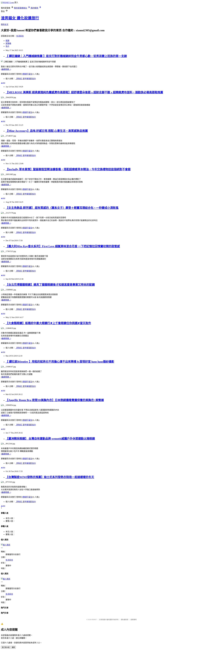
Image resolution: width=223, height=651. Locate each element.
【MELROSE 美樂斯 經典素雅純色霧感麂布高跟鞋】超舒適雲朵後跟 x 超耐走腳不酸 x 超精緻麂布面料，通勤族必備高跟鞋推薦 (84, 92)
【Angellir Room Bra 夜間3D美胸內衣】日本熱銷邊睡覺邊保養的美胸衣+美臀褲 (55, 400)
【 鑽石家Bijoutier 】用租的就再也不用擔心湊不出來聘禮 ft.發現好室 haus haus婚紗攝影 (60, 361)
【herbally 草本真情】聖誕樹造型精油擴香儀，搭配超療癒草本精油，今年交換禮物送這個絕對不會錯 (68, 169)
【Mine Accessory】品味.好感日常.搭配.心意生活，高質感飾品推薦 (47, 130)
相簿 (7, 41)
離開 (13, 647)
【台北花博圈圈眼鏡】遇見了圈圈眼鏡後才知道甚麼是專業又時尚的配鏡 (50, 284)
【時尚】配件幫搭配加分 (25, 79)
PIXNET (94, 619)
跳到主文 (4, 24)
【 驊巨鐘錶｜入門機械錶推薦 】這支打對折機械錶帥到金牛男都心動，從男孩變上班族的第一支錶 (66, 56)
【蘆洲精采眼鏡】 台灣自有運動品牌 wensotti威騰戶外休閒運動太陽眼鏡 (50, 438)
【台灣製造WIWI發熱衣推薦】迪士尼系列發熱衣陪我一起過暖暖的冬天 (50, 477)
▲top (3, 83)
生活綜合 (20, 36)
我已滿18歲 (6, 647)
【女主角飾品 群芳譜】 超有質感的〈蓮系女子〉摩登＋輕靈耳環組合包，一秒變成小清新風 (62, 207)
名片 (7, 46)
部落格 (8, 43)
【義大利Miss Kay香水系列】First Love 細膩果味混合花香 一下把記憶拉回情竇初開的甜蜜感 (63, 246)
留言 (30, 74)
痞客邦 (25, 74)
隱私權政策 (124, 619)
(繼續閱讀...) (6, 69)
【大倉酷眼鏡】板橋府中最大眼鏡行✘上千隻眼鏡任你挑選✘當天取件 (48, 323)
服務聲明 (134, 619)
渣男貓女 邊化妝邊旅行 (20, 18)
